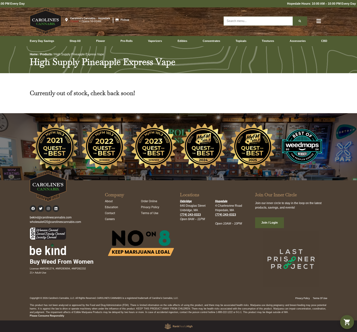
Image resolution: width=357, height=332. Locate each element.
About (109, 201)
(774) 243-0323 (190, 214)
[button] (97, 20)
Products (46, 54)
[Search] (300, 21)
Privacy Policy (150, 207)
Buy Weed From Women (62, 261)
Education (111, 207)
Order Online (149, 201)
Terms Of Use (320, 298)
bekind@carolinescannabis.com (51, 217)
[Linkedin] (56, 208)
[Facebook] (33, 208)
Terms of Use (149, 213)
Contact (110, 213)
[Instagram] (48, 208)
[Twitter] (40, 208)
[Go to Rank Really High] (178, 326)
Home (34, 54)
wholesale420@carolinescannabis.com (55, 222)
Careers (110, 219)
